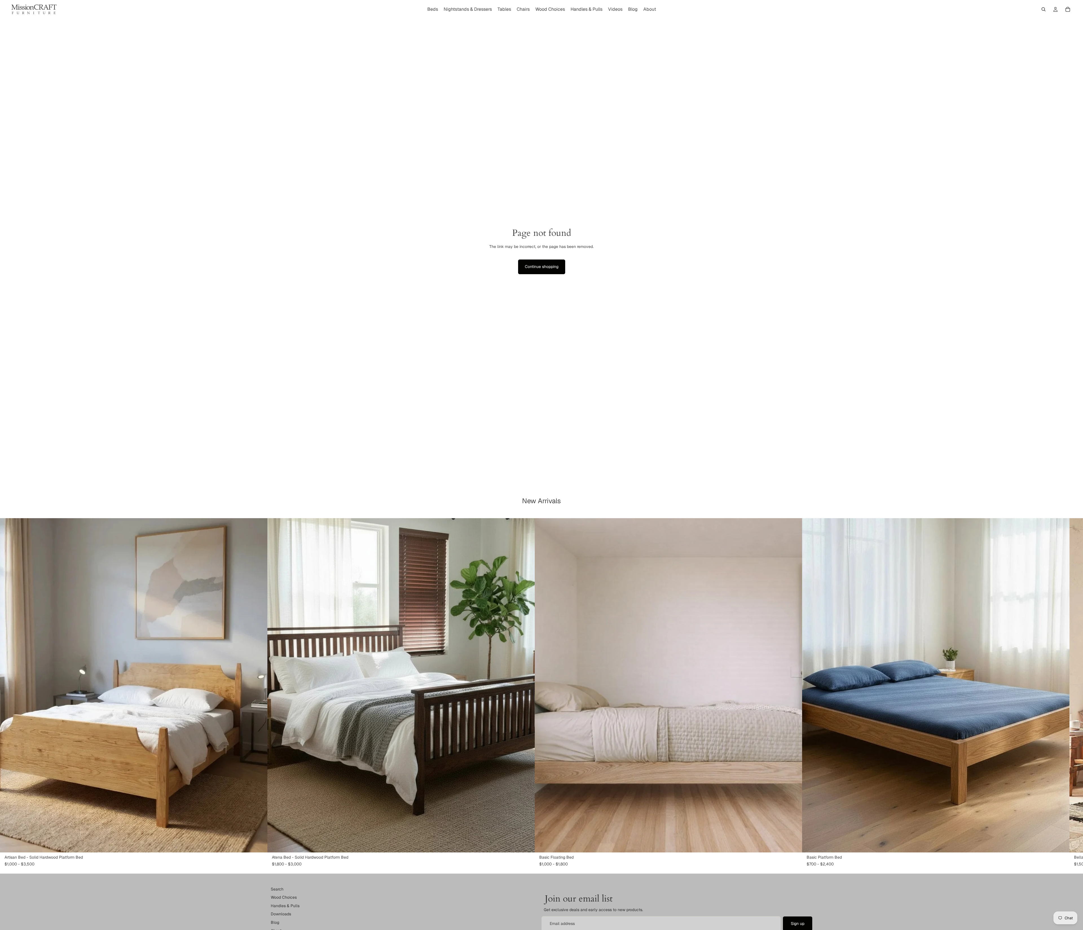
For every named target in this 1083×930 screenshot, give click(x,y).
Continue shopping (541, 266)
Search (277, 889)
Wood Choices (284, 897)
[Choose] (259, 844)
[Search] (1043, 9)
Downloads (281, 914)
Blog (275, 922)
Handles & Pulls (285, 905)
